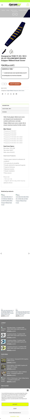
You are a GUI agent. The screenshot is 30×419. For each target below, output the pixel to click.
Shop (7, 10)
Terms (18, 416)
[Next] (26, 34)
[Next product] (13, 14)
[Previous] (3, 34)
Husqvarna (15, 11)
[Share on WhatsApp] (2, 94)
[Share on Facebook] (5, 94)
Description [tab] (5, 105)
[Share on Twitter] (8, 94)
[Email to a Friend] (11, 94)
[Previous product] (16, 14)
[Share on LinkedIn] (16, 94)
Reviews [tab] (4, 112)
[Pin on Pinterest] (13, 94)
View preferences (15, 412)
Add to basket (15, 83)
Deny (15, 408)
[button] (27, 390)
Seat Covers (14, 10)
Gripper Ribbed (23, 10)
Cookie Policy (13, 416)
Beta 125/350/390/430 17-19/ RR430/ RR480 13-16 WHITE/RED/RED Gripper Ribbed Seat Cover (7, 312)
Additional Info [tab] (6, 108)
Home (3, 10)
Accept (15, 404)
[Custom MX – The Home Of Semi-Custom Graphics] (15, 4)
